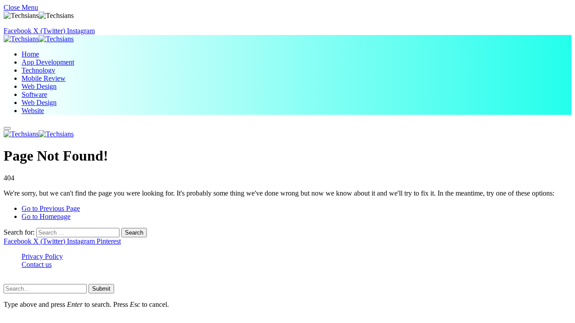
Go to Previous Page (51, 208)
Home (30, 54)
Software (34, 94)
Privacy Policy (42, 256)
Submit (101, 288)
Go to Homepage (46, 216)
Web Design (39, 86)
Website (33, 110)
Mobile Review (44, 78)
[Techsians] (39, 39)
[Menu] (7, 128)
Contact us (37, 264)
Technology (38, 70)
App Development (48, 62)
